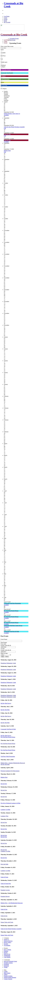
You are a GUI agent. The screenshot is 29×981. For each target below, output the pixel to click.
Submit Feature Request (10, 977)
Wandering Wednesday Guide (8, 663)
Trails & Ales (4, 909)
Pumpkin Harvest (5, 896)
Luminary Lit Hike (5, 809)
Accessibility (7, 945)
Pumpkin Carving (5, 890)
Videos (5, 974)
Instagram (6, 965)
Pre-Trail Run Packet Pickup (8, 737)
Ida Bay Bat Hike (5, 709)
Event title (3, 48)
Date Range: (4, 642)
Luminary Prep (4, 816)
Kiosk (5, 20)
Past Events (12, 40)
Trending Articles (8, 962)
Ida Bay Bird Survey (6, 703)
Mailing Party (4, 777)
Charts (5, 17)
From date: (3, 644)
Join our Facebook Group (10, 961)
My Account (7, 22)
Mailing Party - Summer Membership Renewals (13, 763)
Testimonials (7, 955)
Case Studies (7, 957)
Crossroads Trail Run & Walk (8, 729)
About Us (6, 939)
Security (6, 944)
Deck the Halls (4, 864)
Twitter (5, 967)
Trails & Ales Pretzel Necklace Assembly (11, 928)
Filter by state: (4, 653)
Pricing (5, 952)
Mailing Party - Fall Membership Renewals (12, 903)
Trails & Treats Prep (6, 883)
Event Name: (4, 639)
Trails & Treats (4, 877)
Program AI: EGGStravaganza (10, 771)
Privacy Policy (7, 942)
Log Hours (6, 16)
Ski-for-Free (4, 783)
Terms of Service (8, 941)
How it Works (7, 949)
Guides (5, 971)
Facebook (6, 964)
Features (6, 951)
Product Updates (8, 976)
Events (5, 19)
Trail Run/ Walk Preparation (8, 756)
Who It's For (7, 954)
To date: (3, 648)
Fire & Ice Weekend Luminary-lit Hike (10, 803)
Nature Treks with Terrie (7, 922)
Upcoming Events (14, 38)
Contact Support (8, 979)
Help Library (7, 973)
